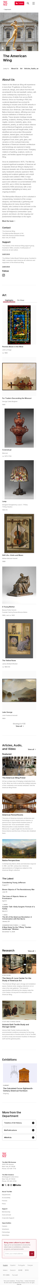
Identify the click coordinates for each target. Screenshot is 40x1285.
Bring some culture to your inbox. (17, 1242)
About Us (14, 68)
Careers (4, 1226)
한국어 (27, 1270)
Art (21, 68)
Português (21, 1265)
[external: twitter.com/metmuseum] (6, 1185)
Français (30, 1265)
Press (4, 1203)
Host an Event (6, 1215)
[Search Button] (28, 3)
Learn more (6, 254)
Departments (6, 1194)
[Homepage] (5, 3)
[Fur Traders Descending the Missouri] (19, 376)
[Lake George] (19, 690)
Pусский (15, 1275)
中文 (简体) (6, 1275)
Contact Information (29, 1281)
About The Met (7, 1191)
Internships (5, 1235)
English (5, 1265)
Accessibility (6, 1197)
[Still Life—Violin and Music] (19, 533)
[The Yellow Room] (19, 638)
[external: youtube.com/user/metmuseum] (17, 1185)
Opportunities (6, 1223)
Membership (6, 1212)
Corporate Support (8, 1218)
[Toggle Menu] (33, 3)
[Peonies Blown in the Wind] (19, 324)
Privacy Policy (19, 1281)
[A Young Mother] (19, 585)
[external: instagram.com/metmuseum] (11, 1185)
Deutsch (13, 1270)
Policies (4, 1200)
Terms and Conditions (9, 1281)
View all (19, 726)
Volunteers (5, 1229)
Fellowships (6, 1232)
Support (4, 1209)
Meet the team (8, 221)
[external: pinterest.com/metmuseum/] (8, 1185)
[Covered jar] (19, 428)
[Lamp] (19, 479)
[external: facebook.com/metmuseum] (3, 1185)
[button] (3, 48)
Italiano (5, 1270)
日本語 (20, 1270)
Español (12, 1265)
